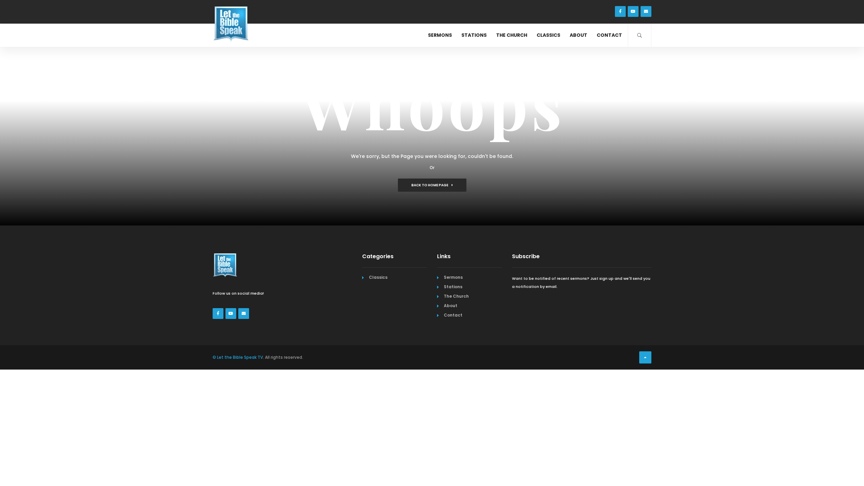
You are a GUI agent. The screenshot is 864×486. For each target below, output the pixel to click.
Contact (609, 35)
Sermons (440, 35)
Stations (474, 35)
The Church (511, 35)
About (578, 35)
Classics (548, 35)
